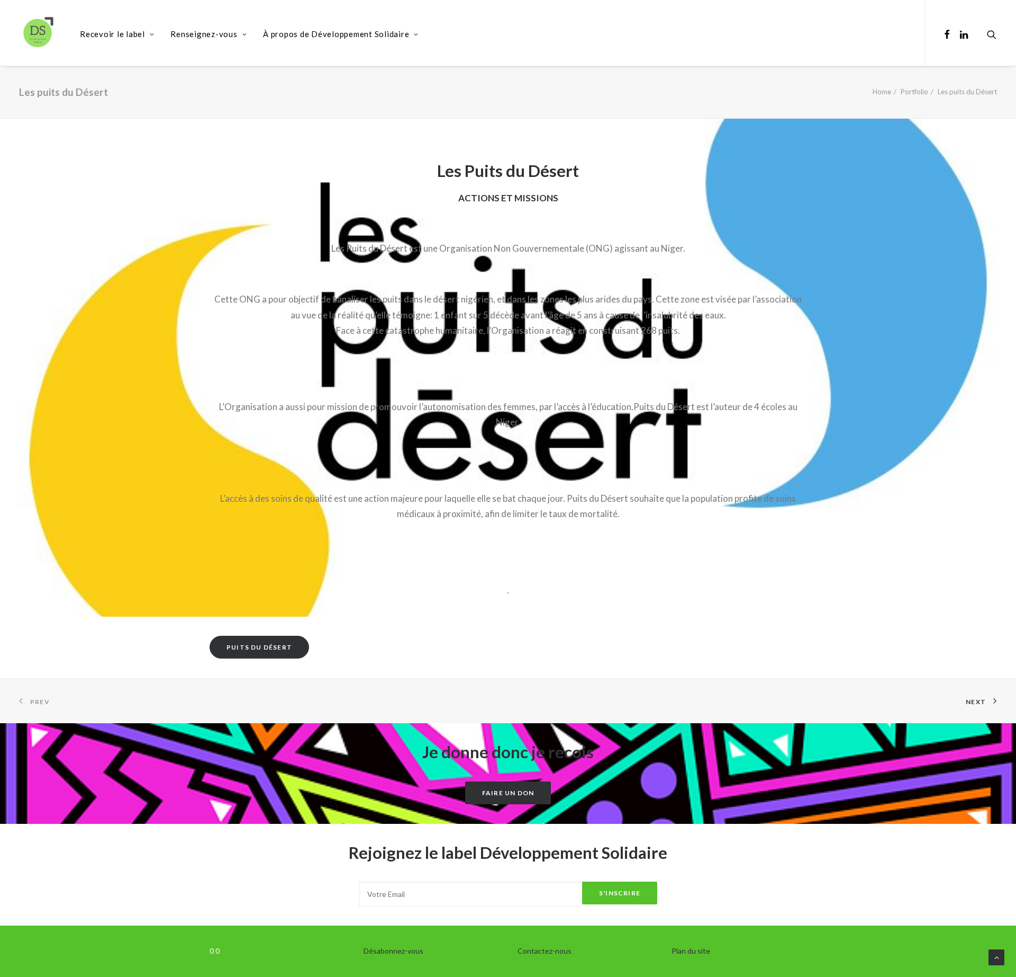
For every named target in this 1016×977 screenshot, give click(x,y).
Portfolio (914, 91)
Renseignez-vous (203, 34)
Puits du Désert (259, 647)
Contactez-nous (545, 950)
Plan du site (691, 950)
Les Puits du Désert (508, 171)
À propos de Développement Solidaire (336, 34)
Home (882, 91)
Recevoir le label (112, 34)
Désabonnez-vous (393, 950)
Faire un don (508, 793)
